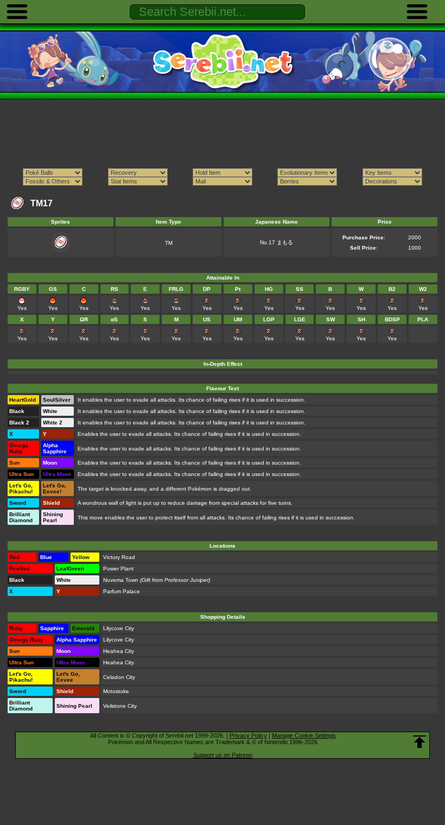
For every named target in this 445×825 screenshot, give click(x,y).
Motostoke (116, 691)
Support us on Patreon (222, 755)
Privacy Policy (248, 735)
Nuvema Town (120, 580)
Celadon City (119, 677)
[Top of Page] (419, 741)
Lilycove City (118, 628)
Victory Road (119, 557)
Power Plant (118, 569)
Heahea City (118, 651)
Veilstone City (120, 706)
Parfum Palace (121, 591)
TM (169, 243)
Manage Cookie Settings (304, 735)
